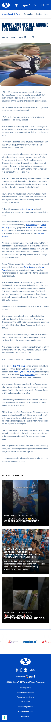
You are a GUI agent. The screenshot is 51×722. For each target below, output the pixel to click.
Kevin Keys (31, 372)
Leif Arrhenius (19, 366)
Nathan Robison (26, 209)
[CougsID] (16, 5)
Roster (39, 14)
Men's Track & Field (12, 516)
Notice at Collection (25, 711)
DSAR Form (25, 702)
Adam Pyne (18, 372)
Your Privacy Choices (25, 707)
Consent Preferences (25, 692)
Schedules (28, 14)
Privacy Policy (25, 688)
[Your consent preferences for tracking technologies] (4, 717)
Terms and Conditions (25, 697)
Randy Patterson (27, 374)
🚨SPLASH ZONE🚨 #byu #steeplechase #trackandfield (24, 617)
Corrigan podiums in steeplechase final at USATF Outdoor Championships (22, 554)
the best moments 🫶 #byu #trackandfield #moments (21, 519)
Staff (46, 14)
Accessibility (25, 716)
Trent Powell (31, 227)
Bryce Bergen (31, 224)
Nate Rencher (30, 267)
